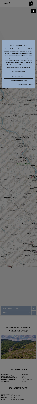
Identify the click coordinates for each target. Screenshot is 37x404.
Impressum (30, 84)
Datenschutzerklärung (22, 84)
